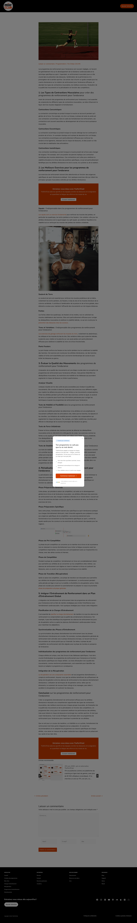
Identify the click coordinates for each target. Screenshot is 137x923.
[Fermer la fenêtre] (82, 438)
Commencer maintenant (67, 476)
